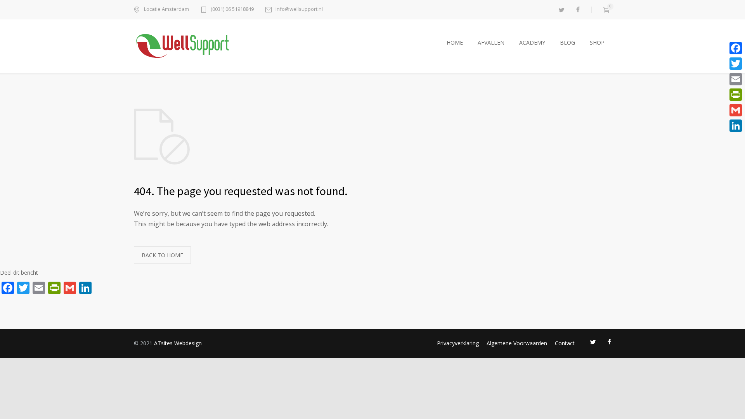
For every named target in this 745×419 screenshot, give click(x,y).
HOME (455, 42)
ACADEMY (532, 42)
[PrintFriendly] (735, 94)
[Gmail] (735, 110)
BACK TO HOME (162, 255)
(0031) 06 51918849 (232, 9)
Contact (565, 343)
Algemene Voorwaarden (517, 343)
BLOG (567, 42)
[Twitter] (735, 63)
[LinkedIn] (735, 125)
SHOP (597, 42)
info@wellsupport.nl (299, 9)
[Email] (735, 79)
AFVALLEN (491, 42)
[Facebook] (735, 48)
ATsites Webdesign (178, 343)
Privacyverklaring (458, 343)
